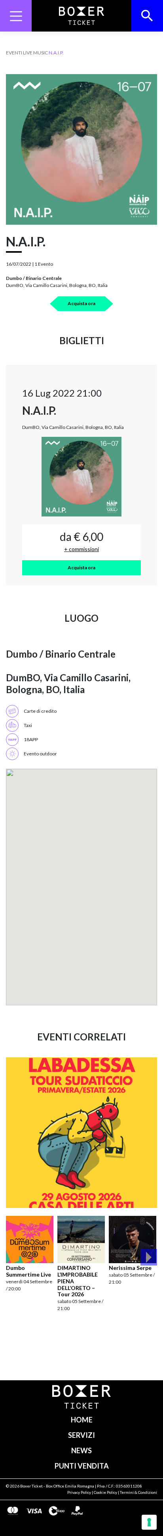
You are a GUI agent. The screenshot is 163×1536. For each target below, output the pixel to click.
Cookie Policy (105, 1492)
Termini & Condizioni (138, 1492)
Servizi (81, 1435)
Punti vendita (82, 1465)
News (81, 1450)
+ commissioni (81, 549)
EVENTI (14, 53)
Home (82, 1419)
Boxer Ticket (31, 1486)
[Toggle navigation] (16, 16)
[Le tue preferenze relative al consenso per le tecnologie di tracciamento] (149, 1522)
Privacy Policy (79, 1492)
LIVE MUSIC (35, 53)
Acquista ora (81, 303)
